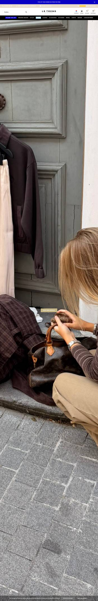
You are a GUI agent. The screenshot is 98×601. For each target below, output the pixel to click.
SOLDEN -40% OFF (11, 17)
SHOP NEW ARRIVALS (49, 310)
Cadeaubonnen (88, 17)
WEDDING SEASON (23, 17)
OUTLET (32, 17)
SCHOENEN (61, 17)
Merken (80, 17)
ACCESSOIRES (53, 17)
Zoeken (26, 12)
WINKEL (68, 17)
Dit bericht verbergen (68, 598)
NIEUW (38, 17)
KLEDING (45, 17)
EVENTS (74, 17)
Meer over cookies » (82, 598)
